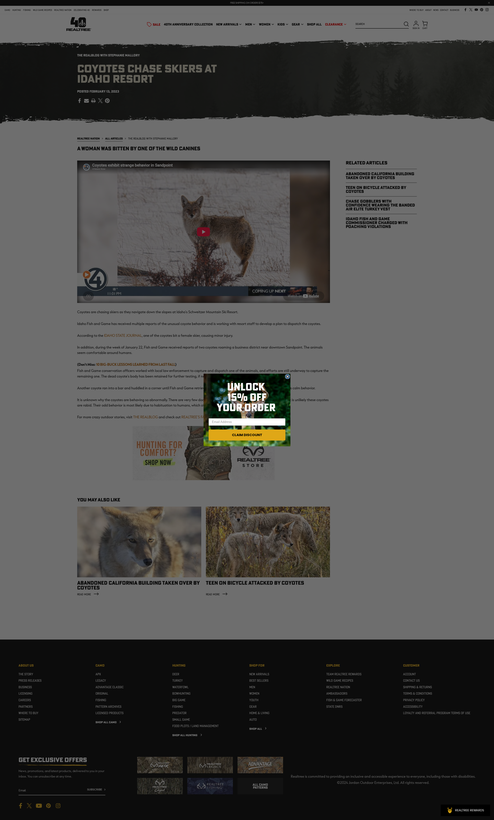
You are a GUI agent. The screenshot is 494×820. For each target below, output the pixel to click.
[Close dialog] (287, 377)
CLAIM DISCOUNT (247, 434)
